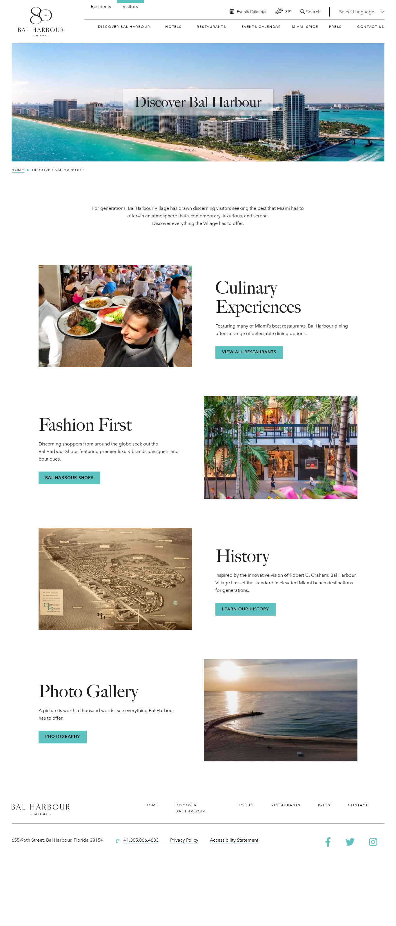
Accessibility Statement (234, 840)
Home (152, 805)
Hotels (173, 27)
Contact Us (370, 27)
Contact (358, 805)
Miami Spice (305, 27)
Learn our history (245, 609)
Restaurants (211, 27)
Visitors (130, 6)
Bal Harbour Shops (69, 477)
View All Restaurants (249, 352)
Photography (62, 736)
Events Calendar (261, 27)
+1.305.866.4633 (141, 840)
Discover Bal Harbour (124, 27)
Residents (101, 6)
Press (335, 27)
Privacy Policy (184, 840)
